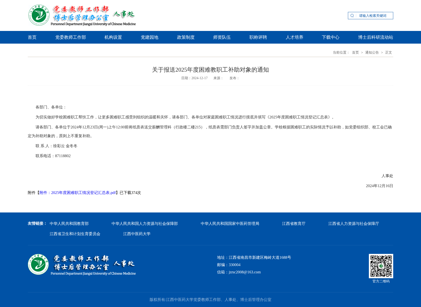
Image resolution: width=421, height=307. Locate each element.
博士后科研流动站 (375, 37)
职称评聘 (258, 37)
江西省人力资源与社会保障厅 (353, 223)
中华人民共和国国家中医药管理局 (230, 223)
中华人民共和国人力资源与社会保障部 (145, 223)
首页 (32, 37)
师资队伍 (222, 37)
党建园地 (149, 37)
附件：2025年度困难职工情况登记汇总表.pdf (77, 193)
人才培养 (294, 37)
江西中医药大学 (137, 234)
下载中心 (330, 37)
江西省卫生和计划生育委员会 (75, 234)
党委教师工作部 (70, 37)
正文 (388, 52)
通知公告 (372, 52)
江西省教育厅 (294, 223)
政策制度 (186, 37)
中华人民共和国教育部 (69, 223)
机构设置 (113, 37)
